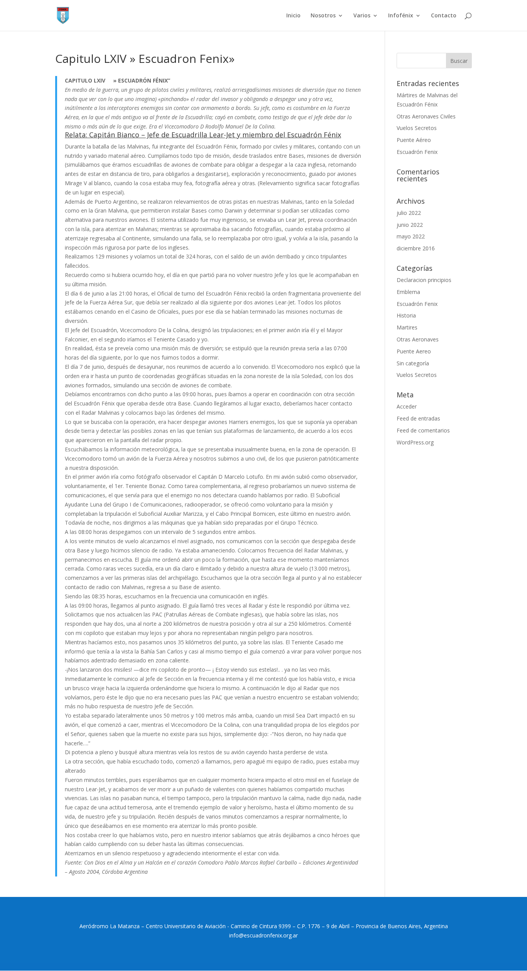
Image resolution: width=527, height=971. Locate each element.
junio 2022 (410, 224)
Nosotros (323, 16)
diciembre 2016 (416, 248)
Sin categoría (413, 363)
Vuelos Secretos (417, 128)
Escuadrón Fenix (417, 151)
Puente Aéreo (414, 140)
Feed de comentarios (423, 430)
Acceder (407, 406)
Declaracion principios (424, 280)
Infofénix (400, 16)
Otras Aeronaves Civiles (426, 116)
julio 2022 (409, 212)
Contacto (443, 16)
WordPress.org (415, 442)
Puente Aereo (414, 351)
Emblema (408, 292)
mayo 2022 (411, 236)
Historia (406, 315)
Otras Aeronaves (418, 339)
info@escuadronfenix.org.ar (263, 935)
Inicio (293, 16)
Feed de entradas (418, 418)
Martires (407, 327)
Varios (361, 16)
